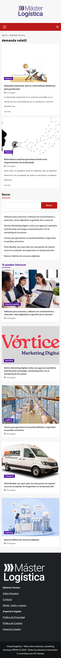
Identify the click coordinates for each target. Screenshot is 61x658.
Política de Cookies (12, 623)
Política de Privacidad (14, 617)
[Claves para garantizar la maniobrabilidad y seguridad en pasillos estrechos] (30, 404)
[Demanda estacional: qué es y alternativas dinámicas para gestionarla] (30, 63)
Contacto (7, 599)
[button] (5, 26)
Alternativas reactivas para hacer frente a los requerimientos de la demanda (25, 161)
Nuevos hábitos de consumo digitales (22, 256)
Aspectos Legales (12, 629)
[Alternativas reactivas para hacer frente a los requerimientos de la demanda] (30, 136)
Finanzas (8, 78)
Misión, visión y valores (14, 605)
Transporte (9, 476)
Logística (8, 420)
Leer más (7, 111)
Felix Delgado (11, 93)
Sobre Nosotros (11, 593)
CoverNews (23, 653)
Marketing (9, 360)
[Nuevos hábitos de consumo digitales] (30, 517)
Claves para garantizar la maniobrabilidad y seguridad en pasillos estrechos (30, 240)
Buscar (6, 195)
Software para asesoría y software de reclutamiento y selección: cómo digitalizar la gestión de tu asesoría (29, 218)
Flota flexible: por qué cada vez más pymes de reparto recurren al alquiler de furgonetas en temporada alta (29, 249)
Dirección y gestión (12, 304)
